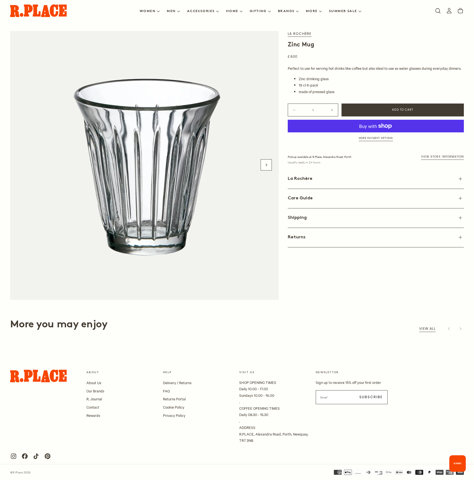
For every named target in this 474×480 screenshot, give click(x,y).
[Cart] (460, 10)
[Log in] (449, 10)
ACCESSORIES (201, 11)
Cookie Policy (173, 406)
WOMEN (148, 11)
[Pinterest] (47, 456)
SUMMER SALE (343, 11)
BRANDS (286, 11)
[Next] (460, 328)
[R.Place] (38, 376)
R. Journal (94, 398)
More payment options (376, 137)
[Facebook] (24, 456)
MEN (171, 11)
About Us (93, 382)
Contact (92, 406)
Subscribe (371, 397)
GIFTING (258, 11)
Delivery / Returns (177, 382)
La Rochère (299, 34)
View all (427, 328)
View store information (442, 157)
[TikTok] (36, 456)
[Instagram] (13, 456)
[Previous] (449, 328)
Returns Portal (174, 398)
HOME (232, 11)
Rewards (93, 415)
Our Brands (95, 390)
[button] (438, 10)
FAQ (166, 390)
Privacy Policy (174, 415)
